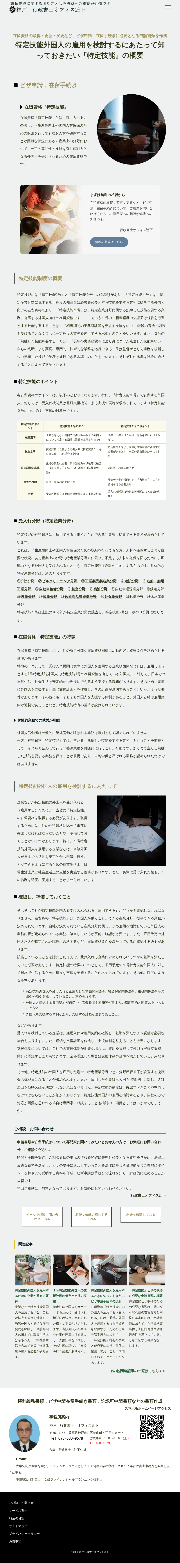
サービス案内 (18, 1510)
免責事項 (15, 1541)
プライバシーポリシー (24, 1533)
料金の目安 (16, 1518)
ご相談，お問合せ (21, 1503)
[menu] (168, 7)
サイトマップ (18, 1526)
